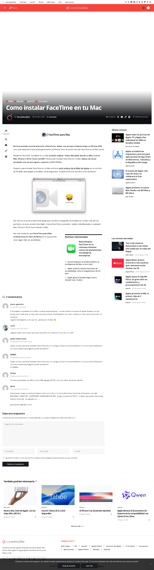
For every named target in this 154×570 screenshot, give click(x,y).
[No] (151, 564)
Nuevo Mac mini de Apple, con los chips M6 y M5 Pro (19, 512)
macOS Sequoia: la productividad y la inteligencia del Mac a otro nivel (82, 263)
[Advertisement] (77, 32)
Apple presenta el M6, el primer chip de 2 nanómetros (137, 296)
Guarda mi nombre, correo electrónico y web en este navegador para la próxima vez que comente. (41, 458)
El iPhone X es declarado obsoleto (95, 510)
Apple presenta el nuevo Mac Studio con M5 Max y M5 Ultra (138, 190)
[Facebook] (126, 2)
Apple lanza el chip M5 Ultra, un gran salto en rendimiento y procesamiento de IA (136, 280)
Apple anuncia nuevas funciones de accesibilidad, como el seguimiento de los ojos (82, 270)
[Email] (121, 117)
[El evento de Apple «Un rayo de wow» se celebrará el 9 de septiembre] (118, 174)
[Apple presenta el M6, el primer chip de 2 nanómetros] (118, 296)
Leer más (89, 566)
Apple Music (130, 272)
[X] (128, 2)
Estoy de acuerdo (68, 566)
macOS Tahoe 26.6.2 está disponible (53, 512)
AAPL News (51, 2)
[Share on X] (118, 117)
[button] (13, 7)
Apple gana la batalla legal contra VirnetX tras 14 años (81, 278)
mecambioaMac (23, 117)
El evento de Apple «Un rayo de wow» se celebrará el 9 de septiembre (137, 175)
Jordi (12, 326)
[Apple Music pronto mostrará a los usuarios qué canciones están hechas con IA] (118, 263)
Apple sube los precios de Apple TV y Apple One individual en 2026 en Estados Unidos (138, 138)
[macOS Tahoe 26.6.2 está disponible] (58, 495)
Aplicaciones (69, 2)
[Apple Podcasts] (147, 2)
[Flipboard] (145, 2)
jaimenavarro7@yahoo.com (21, 405)
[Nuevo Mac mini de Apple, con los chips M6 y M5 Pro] (20, 495)
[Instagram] (137, 2)
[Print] (129, 117)
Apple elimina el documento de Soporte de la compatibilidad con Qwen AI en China (132, 513)
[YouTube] (131, 2)
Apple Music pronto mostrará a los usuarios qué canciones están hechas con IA (137, 264)
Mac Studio (130, 197)
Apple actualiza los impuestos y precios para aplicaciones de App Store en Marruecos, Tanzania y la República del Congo (138, 157)
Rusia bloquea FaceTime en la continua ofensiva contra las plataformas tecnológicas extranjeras (90, 248)
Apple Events (130, 183)
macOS (32, 2)
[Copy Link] (125, 117)
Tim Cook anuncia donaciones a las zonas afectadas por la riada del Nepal (138, 247)
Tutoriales (23, 2)
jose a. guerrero (17, 304)
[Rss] (150, 2)
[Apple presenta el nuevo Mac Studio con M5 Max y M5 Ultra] (118, 190)
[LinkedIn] (139, 2)
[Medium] (142, 2)
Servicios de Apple (132, 146)
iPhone (41, 2)
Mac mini (7, 507)
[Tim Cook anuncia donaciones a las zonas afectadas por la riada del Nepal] (118, 246)
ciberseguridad (10, 2)
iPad (60, 2)
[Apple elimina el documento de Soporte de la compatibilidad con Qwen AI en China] (133, 495)
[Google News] (134, 2)
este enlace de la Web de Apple (74, 168)
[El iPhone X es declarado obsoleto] (95, 495)
